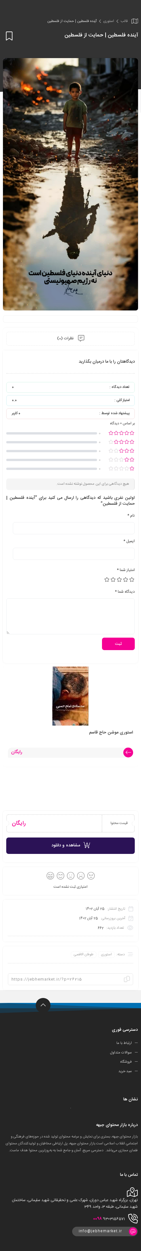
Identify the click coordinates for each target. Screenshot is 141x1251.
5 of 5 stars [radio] (107, 579)
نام (131, 515)
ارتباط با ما (124, 1043)
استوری (108, 21)
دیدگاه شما (125, 591)
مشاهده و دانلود (65, 845)
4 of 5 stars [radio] (113, 579)
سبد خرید (125, 1071)
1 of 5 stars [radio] (132, 579)
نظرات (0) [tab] (66, 338)
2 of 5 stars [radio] (126, 579)
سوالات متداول (121, 1052)
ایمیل (129, 541)
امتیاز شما (126, 570)
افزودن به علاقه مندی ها (8, 36)
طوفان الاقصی (83, 955)
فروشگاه (126, 1062)
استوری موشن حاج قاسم (111, 732)
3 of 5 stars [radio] (119, 579)
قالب (124, 21)
